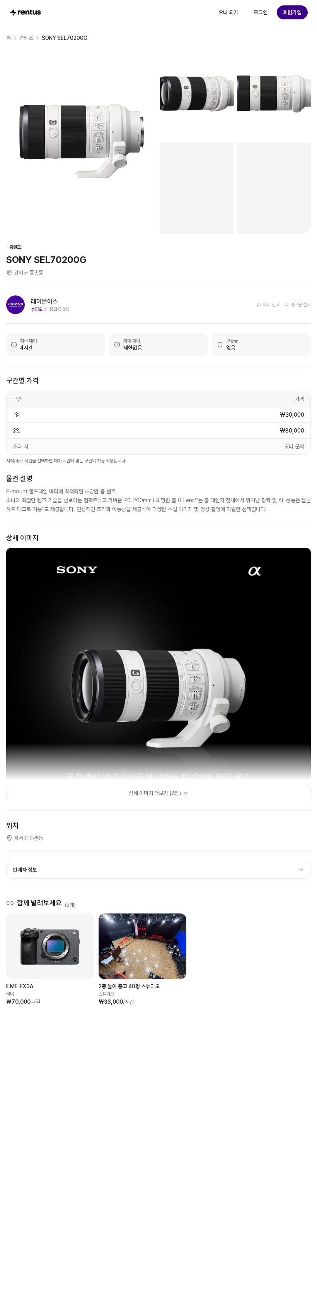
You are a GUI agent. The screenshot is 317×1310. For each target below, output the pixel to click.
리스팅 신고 (300, 304)
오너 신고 (271, 304)
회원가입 (292, 12)
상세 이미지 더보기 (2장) (155, 793)
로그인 (261, 12)
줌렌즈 (26, 38)
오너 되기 (228, 12)
